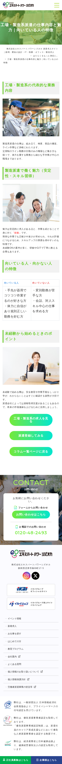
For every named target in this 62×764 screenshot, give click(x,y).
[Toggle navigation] (56, 5)
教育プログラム (15, 649)
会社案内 (12, 656)
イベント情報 (14, 618)
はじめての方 (14, 641)
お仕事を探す (14, 633)
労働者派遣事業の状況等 (20, 687)
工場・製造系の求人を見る (31, 420)
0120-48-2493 (31, 532)
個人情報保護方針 (17, 679)
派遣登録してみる (31, 435)
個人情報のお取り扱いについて (23, 671)
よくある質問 (14, 664)
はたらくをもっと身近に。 (46, 56)
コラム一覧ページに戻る (31, 451)
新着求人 (12, 626)
